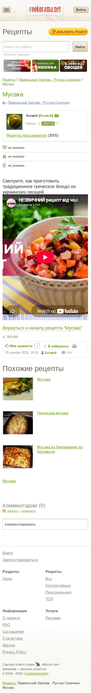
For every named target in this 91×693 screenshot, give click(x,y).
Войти (81, 10)
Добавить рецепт (72, 31)
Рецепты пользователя (26, 135)
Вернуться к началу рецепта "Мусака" (42, 327)
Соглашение (13, 631)
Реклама (53, 618)
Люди (7, 578)
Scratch (51, 353)
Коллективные (58, 585)
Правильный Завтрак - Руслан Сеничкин (50, 80)
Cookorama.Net (36, 673)
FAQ (6, 625)
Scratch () (40, 116)
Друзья (9, 645)
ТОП (49, 599)
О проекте (11, 618)
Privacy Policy (14, 652)
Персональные (59, 592)
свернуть (12, 511)
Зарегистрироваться (20, 560)
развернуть (28, 511)
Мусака (43, 379)
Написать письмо (57, 115)
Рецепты (9, 80)
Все (49, 578)
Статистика (12, 638)
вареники (23, 54)
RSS (4, 510)
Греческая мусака (52, 413)
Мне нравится (21, 346)
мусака (12, 336)
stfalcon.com (50, 664)
